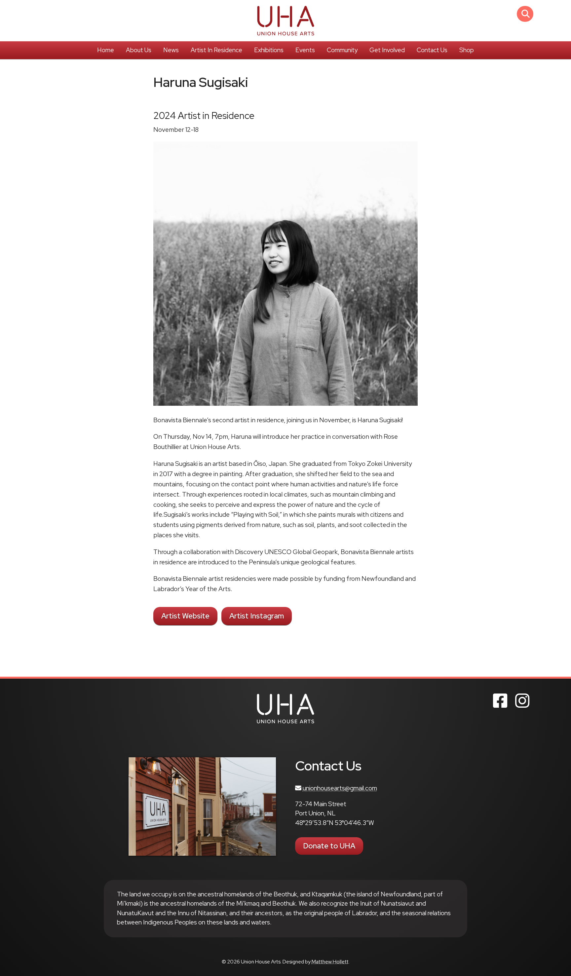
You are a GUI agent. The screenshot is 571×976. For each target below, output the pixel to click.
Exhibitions (269, 50)
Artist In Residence (216, 50)
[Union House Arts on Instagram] (522, 701)
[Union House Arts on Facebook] (500, 701)
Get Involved (387, 50)
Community (342, 50)
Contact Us (432, 50)
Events (305, 50)
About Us (138, 50)
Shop (466, 50)
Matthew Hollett (330, 961)
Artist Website (185, 616)
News (171, 50)
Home (105, 50)
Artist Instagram (256, 616)
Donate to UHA (329, 846)
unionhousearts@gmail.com (340, 788)
